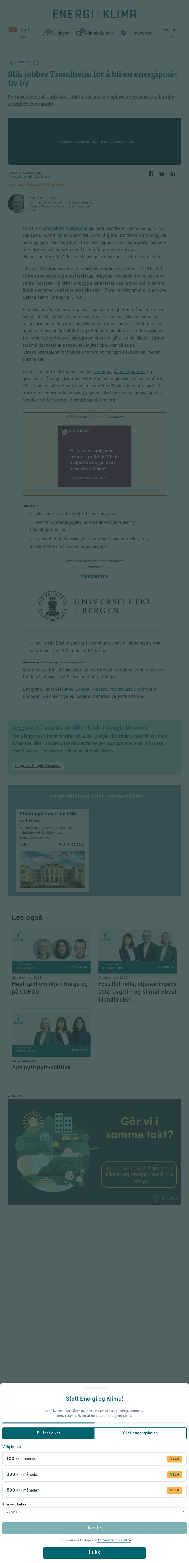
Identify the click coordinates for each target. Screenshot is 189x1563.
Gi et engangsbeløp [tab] (140, 1433)
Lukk (94, 1553)
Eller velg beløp (14, 1504)
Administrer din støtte (114, 1540)
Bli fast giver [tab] (48, 1433)
